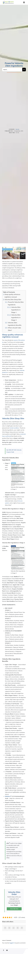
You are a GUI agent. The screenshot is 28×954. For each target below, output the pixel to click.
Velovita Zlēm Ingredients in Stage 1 (16, 309)
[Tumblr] (17, 927)
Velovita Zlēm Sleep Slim (12, 299)
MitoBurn (7, 796)
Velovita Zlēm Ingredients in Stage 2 (16, 317)
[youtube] (7, 950)
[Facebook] (5, 927)
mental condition (14, 428)
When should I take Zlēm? (14, 329)
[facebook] (3, 950)
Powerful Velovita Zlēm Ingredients (16, 303)
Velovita (17, 129)
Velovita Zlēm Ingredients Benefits (14, 324)
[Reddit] (13, 927)
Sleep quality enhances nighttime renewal (12, 295)
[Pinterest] (21, 927)
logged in (12, 943)
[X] (9, 927)
